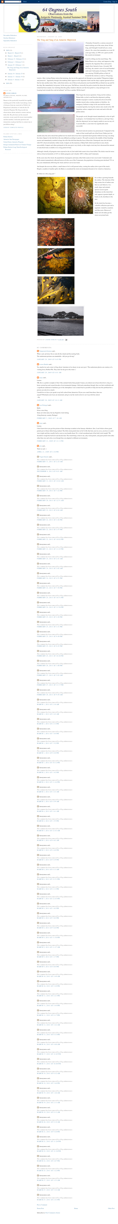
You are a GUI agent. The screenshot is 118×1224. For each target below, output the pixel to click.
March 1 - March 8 (14, 56)
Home (76, 1208)
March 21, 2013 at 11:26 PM (49, 1141)
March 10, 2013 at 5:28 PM (48, 986)
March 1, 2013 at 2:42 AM (48, 714)
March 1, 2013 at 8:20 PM (48, 753)
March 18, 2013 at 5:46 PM (48, 1083)
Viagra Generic (44, 457)
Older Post (111, 1208)
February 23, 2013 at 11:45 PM (50, 549)
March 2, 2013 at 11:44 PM (48, 782)
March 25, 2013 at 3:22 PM (48, 1170)
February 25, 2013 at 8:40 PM (49, 636)
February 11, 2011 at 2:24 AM (50, 462)
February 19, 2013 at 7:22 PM (49, 491)
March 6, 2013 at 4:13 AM (48, 869)
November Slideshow (10, 35)
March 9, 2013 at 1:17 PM (48, 957)
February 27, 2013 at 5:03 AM (50, 675)
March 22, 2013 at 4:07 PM (48, 1161)
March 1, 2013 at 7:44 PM (48, 733)
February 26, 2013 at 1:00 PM (49, 665)
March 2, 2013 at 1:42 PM (48, 772)
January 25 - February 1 (15, 65)
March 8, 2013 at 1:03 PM (48, 908)
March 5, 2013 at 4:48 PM (48, 850)
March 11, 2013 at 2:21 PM (48, 996)
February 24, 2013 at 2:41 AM (50, 559)
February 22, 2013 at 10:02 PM (50, 539)
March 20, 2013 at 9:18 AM (48, 1122)
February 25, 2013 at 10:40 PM (50, 656)
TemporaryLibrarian (45, 351)
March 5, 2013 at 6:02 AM (48, 840)
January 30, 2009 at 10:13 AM (49, 400)
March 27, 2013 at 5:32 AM (48, 1190)
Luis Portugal (43, 405)
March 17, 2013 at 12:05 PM (49, 1054)
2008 (7, 83)
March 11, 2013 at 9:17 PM (48, 1015)
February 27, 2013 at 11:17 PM (50, 685)
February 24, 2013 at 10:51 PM (50, 597)
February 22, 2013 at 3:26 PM (49, 520)
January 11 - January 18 (15, 77)
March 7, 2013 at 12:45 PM (48, 899)
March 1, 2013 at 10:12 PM (48, 763)
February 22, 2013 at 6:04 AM (50, 510)
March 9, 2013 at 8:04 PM (48, 967)
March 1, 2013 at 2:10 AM (48, 704)
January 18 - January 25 (15, 74)
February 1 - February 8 (15, 62)
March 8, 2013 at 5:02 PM (48, 918)
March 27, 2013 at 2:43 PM (48, 1200)
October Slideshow (9, 38)
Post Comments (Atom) (53, 1213)
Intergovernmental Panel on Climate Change (17, 145)
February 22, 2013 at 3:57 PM (49, 529)
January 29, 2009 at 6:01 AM (49, 372)
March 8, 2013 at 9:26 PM (48, 928)
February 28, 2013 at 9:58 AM (50, 695)
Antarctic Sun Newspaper (11, 139)
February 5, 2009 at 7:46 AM (49, 418)
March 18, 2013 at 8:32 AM (48, 1073)
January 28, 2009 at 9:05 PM (49, 359)
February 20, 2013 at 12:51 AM (50, 500)
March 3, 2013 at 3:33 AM (48, 792)
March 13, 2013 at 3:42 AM (48, 1025)
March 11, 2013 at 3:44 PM (48, 1005)
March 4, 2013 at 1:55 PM (48, 821)
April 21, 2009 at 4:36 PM (48, 452)
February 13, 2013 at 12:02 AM (50, 481)
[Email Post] (66, 339)
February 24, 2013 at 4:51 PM (49, 578)
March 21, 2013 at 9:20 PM (48, 1132)
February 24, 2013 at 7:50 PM (49, 588)
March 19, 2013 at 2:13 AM (48, 1102)
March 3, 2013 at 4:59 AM (48, 801)
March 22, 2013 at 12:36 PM (49, 1151)
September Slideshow (10, 41)
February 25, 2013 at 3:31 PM (49, 627)
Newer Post (40, 1208)
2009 (7, 50)
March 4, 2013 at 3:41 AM (48, 811)
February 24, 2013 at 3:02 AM (50, 568)
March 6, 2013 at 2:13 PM (48, 889)
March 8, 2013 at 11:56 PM (48, 937)
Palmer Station (8, 137)
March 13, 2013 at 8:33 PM (48, 1034)
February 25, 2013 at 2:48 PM (49, 617)
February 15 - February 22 (16, 59)
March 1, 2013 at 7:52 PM (48, 743)
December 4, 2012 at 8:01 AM (49, 471)
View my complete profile (13, 127)
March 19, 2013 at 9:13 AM (48, 1112)
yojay (41, 377)
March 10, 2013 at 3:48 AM (48, 976)
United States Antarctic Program (13, 142)
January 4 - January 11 (15, 80)
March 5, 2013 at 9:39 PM (48, 860)
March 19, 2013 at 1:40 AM (48, 1093)
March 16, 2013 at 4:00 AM (48, 1044)
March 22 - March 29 (14, 53)
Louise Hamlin (44, 364)
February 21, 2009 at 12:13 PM (50, 441)
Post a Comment (42, 1205)
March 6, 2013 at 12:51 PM (48, 879)
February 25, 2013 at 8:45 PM (49, 646)
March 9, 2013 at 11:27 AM (48, 947)
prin (40, 446)
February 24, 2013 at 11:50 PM (50, 607)
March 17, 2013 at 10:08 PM (49, 1064)
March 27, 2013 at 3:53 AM (48, 1180)
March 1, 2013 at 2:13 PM (48, 724)
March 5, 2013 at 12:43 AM (48, 831)
